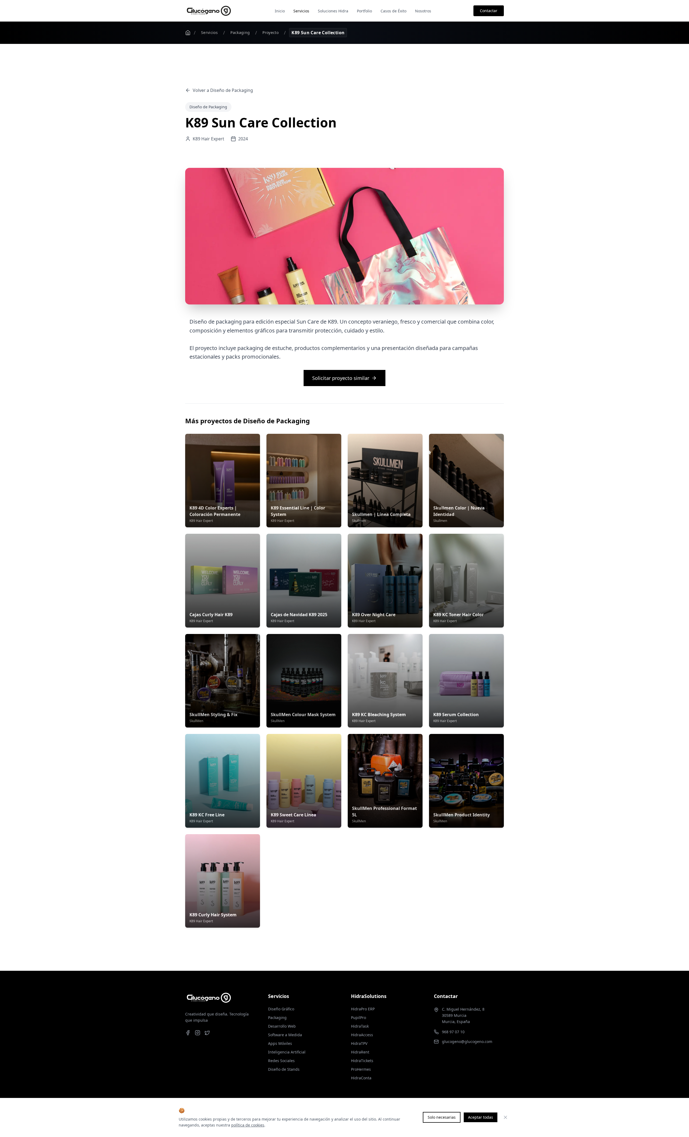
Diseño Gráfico (281, 1008)
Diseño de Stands (284, 1069)
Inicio (280, 10)
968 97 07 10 (453, 1031)
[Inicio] (188, 32)
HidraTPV (359, 1043)
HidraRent (360, 1052)
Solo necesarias (442, 1117)
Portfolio (364, 10)
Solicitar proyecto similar (340, 378)
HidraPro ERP (363, 1008)
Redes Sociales (281, 1060)
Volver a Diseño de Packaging (223, 90)
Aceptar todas (480, 1117)
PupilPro (358, 1017)
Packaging (240, 32)
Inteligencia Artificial (286, 1052)
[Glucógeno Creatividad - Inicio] (209, 10)
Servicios (301, 10)
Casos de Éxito (393, 10)
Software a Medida (285, 1034)
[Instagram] (197, 1032)
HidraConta (361, 1077)
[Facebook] (188, 1032)
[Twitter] (207, 1032)
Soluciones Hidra (333, 10)
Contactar (488, 10)
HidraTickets (362, 1060)
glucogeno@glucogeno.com (467, 1041)
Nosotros (423, 10)
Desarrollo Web (282, 1026)
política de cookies (247, 1125)
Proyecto (270, 32)
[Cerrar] (505, 1117)
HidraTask (360, 1026)
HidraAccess (362, 1034)
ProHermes (361, 1069)
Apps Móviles (280, 1043)
